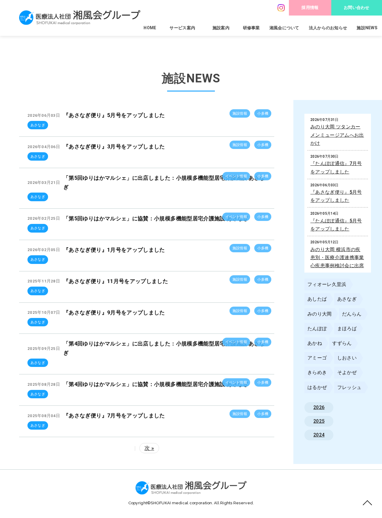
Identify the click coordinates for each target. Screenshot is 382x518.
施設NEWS (367, 27)
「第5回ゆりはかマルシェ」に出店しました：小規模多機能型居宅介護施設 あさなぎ (164, 182)
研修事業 (251, 27)
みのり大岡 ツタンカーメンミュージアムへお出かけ (337, 135)
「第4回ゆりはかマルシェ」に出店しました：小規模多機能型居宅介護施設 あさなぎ (164, 348)
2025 (318, 421)
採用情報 (309, 7)
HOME (150, 27)
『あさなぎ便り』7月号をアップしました (114, 415)
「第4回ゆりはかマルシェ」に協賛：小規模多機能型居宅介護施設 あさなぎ (156, 384)
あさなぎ (37, 125)
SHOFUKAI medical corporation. (182, 503)
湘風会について (284, 27)
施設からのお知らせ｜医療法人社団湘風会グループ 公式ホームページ (79, 17)
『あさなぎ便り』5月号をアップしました (114, 115)
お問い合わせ (356, 7)
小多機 (262, 113)
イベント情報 (236, 176)
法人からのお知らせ (328, 27)
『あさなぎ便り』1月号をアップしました (114, 250)
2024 (318, 435)
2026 (318, 407)
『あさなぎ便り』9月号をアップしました (114, 312)
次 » (149, 448)
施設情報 (239, 113)
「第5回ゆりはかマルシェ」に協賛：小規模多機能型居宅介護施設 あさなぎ (156, 218)
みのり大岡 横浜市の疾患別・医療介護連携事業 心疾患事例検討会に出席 (337, 257)
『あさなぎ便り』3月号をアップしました (114, 146)
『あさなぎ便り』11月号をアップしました (115, 281)
